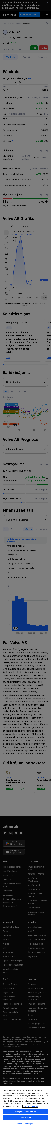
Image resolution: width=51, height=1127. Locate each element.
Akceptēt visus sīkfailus (25, 1112)
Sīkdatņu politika (30, 1106)
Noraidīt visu (25, 1118)
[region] (25, 1106)
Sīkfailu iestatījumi (25, 1124)
